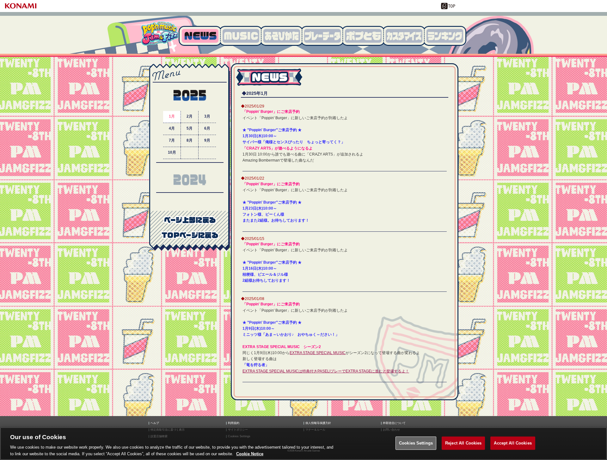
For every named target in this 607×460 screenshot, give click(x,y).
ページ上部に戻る (190, 220)
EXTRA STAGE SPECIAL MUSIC (318, 353)
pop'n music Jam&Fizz (160, 36)
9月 (207, 140)
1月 (172, 116)
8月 (190, 140)
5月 (190, 128)
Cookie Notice (249, 453)
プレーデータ (324, 36)
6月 (207, 128)
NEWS (201, 36)
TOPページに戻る (190, 235)
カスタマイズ (406, 36)
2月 (190, 116)
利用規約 (233, 423)
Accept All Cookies (512, 443)
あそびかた (283, 36)
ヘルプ (154, 423)
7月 (172, 140)
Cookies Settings (416, 443)
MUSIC (243, 36)
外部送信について (394, 423)
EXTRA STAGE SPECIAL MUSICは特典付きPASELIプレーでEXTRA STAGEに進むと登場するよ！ (325, 371)
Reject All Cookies (463, 443)
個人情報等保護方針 (318, 423)
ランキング (446, 36)
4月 (172, 128)
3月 (207, 116)
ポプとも (365, 36)
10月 (172, 152)
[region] (303, 443)
